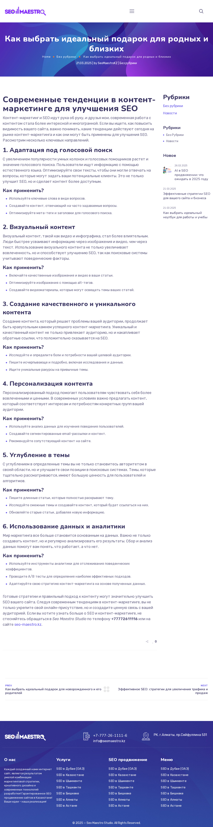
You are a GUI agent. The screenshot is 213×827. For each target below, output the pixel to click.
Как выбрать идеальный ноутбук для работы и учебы (185, 215)
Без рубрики (66, 57)
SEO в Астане (66, 805)
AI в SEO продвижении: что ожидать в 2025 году (191, 175)
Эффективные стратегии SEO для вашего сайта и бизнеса (186, 196)
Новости (170, 113)
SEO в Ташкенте (68, 787)
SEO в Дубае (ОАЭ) (70, 769)
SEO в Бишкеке (67, 793)
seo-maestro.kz (28, 624)
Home (46, 57)
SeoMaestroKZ (108, 63)
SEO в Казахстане (70, 775)
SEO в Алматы (67, 799)
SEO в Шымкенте (69, 781)
